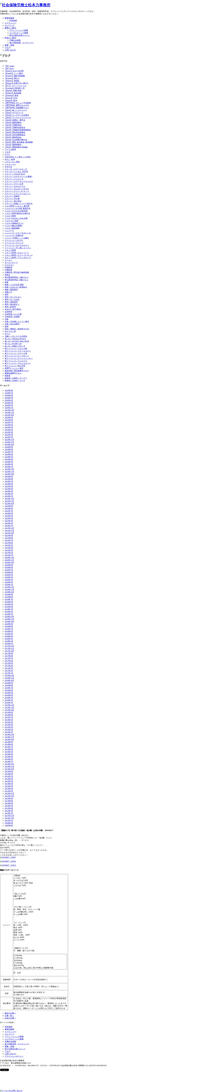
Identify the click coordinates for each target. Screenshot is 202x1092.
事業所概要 (9, 18)
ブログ (7, 48)
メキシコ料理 (10, 250)
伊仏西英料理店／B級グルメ (16, 280)
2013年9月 (9, 771)
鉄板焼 (7, 376)
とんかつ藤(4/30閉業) (13, 226)
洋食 (6, 319)
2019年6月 (9, 602)
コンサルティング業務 (18, 33)
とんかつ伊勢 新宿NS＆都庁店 (17, 213)
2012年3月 (9, 811)
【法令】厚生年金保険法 (15, 132)
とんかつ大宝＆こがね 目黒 (16, 218)
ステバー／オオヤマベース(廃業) (18, 177)
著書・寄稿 (9, 45)
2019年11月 (9, 590)
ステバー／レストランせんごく (18, 194)
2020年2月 (9, 582)
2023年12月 (9, 469)
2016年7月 (9, 688)
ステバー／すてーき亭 (14, 184)
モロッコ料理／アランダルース (18, 258)
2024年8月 (9, 449)
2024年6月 (9, 454)
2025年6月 (9, 425)
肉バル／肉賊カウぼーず (15, 346)
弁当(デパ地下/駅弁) (13, 309)
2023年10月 (9, 474)
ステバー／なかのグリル (15, 186)
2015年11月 (9, 707)
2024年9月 (9, 447)
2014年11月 (9, 737)
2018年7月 (9, 629)
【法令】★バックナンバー (16, 110)
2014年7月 (9, 747)
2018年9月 (9, 624)
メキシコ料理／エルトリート (17, 253)
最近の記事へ (10, 1013)
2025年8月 (9, 420)
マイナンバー (10, 23)
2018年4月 (9, 636)
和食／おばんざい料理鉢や (16, 287)
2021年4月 (9, 548)
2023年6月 (9, 484)
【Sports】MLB (11, 100)
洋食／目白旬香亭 (12, 324)
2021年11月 (9, 531)
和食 (6, 282)
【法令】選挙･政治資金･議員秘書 (19, 142)
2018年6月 (9, 631)
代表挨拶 (13, 21)
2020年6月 (9, 572)
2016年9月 (9, 683)
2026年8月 (9, 390)
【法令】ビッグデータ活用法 (17, 115)
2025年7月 (9, 422)
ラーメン (8, 260)
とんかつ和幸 (10, 216)
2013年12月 (9, 764)
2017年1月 (9, 673)
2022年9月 (9, 506)
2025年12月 (9, 410)
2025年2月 (9, 435)
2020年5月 (9, 575)
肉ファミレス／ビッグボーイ (17, 356)
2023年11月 (9, 472)
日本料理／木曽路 (12, 317)
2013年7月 (9, 776)
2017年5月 (9, 663)
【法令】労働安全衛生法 (15, 127)
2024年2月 (9, 464)
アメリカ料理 (10, 149)
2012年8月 (9, 801)
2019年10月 (9, 592)
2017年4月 (9, 666)
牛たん (7, 334)
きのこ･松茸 (10, 159)
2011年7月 (9, 821)
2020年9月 (9, 565)
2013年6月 (9, 779)
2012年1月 (9, 813)
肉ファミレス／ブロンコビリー (18, 363)
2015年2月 (9, 730)
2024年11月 (9, 442)
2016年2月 (9, 700)
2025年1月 (9, 437)
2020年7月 (9, 570)
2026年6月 (9, 395)
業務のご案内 (10, 28)
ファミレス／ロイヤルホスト (17, 245)
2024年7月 (9, 452)
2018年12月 (9, 617)
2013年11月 (9, 766)
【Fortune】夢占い (12, 78)
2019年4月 (9, 607)
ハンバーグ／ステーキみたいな (18, 233)
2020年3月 (9, 580)
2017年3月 (9, 668)
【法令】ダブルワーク (14, 113)
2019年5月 (9, 604)
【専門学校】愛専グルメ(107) (17, 105)
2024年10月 (9, 445)
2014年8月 (9, 744)
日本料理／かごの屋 (13, 314)
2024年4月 (9, 459)
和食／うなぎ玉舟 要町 (14, 285)
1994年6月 (9, 823)
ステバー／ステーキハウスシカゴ (19, 181)
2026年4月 (9, 400)
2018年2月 (9, 641)
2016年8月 (9, 685)
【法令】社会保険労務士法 (16, 140)
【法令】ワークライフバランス (18, 118)
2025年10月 (9, 415)
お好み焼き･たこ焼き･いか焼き (18, 157)
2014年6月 (9, 749)
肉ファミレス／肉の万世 (15, 366)
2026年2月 (9, 405)
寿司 (6, 294)
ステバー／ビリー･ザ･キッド (17, 191)
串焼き (7, 275)
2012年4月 (9, 808)
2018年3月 (9, 639)
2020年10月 (9, 562)
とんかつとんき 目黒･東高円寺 (17, 208)
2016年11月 (9, 678)
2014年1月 (9, 762)
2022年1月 (9, 526)
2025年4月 (9, 430)
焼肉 (6, 326)
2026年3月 (9, 403)
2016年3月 (9, 698)
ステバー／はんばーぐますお (17, 189)
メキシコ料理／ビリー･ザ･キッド (19, 255)
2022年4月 (9, 518)
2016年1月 (9, 703)
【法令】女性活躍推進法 (15, 135)
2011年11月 (9, 818)
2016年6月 (9, 690)
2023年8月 (9, 479)
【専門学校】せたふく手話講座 (18, 103)
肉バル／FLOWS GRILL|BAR (17, 341)
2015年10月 (9, 710)
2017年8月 (9, 656)
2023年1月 (9, 496)
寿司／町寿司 (10, 307)
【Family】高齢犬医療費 (15, 76)
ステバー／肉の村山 (13, 201)
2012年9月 (9, 798)
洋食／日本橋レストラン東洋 (17, 322)
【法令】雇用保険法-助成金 (16, 147)
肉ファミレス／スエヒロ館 (16, 349)
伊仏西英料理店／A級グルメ (17, 277)
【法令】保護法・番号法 (15, 120)
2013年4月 (9, 784)
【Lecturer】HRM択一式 (15, 88)
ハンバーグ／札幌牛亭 (14, 236)
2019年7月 (9, 599)
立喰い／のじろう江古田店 (16, 336)
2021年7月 (9, 540)
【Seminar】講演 (11, 95)
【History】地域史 (12, 81)
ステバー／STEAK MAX (15, 174)
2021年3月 (9, 550)
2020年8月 (9, 567)
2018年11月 (9, 619)
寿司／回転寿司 (11, 302)
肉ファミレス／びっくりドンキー (19, 358)
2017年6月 (9, 661)
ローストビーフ (11, 263)
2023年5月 (9, 486)
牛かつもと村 (10, 331)
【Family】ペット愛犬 (14, 73)
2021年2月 (9, 553)
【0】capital (9, 66)
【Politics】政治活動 (13, 93)
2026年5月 (9, 398)
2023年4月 (9, 489)
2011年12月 (9, 816)
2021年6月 (9, 543)
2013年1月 (9, 791)
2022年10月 (9, 504)
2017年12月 (9, 646)
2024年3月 (9, 462)
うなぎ (7, 152)
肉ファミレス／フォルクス (16, 361)
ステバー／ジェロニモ (14, 179)
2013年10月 (9, 769)
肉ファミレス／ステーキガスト (18, 351)
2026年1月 (9, 408)
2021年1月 (9, 555)
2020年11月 (9, 560)
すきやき (8, 167)
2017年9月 (9, 653)
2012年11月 (9, 796)
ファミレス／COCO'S (14, 240)
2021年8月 (9, 538)
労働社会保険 (15, 40)
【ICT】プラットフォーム (15, 86)
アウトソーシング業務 (18, 30)
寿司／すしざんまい (13, 297)
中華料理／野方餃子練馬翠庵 (17, 272)
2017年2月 (9, 671)
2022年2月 (9, 523)
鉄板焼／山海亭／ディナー (16, 378)
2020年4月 (9, 577)
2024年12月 (9, 440)
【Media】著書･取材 (13, 91)
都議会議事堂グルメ (13, 373)
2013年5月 (9, 781)
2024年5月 (9, 457)
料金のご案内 (10, 38)
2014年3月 (9, 757)
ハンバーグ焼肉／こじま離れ (17, 238)
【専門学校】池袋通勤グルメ (17, 108)
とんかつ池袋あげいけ (14, 223)
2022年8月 (9, 508)
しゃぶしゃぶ (10, 164)
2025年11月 (9, 413)
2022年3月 (9, 521)
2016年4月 (9, 695)
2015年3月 (9, 727)
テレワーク (9, 25)
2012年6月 (9, 803)
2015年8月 (9, 715)
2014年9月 (9, 742)
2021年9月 (9, 535)
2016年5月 (9, 693)
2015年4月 (9, 725)
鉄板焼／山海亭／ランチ (15, 381)
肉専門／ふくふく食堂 (14, 368)
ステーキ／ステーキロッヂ (16, 169)
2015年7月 (9, 717)
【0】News (9, 68)
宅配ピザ (8, 292)
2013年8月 (9, 774)
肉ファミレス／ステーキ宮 (16, 353)
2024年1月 (9, 467)
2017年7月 (9, 658)
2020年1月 (9, 585)
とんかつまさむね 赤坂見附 (16, 211)
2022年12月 (9, 499)
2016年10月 (9, 680)
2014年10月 (9, 739)
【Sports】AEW (11, 98)
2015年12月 (9, 705)
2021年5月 (9, 545)
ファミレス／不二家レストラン (18, 248)
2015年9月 (9, 712)
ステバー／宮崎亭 (12, 196)
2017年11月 (9, 649)
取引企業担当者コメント (19, 35)
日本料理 (8, 312)
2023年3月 (9, 491)
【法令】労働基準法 (13, 125)
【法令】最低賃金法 (13, 137)
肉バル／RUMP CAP (13, 344)
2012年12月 (9, 794)
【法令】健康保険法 (13, 122)
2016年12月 (9, 676)
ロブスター (9, 265)
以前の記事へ (10, 1018)
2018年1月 (9, 644)
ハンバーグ (9, 231)
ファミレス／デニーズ (14, 243)
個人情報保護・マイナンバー (21, 43)
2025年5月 (9, 427)
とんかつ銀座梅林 (12, 228)
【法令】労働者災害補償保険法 (18, 130)
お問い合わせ (10, 50)
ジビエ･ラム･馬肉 (12, 162)
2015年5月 (9, 722)
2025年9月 (9, 417)
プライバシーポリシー (14, 1056)
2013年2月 (9, 789)
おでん (7, 154)
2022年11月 (9, 501)
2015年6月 (9, 720)
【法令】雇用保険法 (13, 145)
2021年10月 (9, 533)
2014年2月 (9, 759)
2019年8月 (9, 597)
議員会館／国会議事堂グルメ (17, 371)
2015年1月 (9, 732)
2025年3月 (9, 432)
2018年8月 (9, 626)
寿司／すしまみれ (12, 299)
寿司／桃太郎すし (12, 304)
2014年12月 (9, 735)
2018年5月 (9, 634)
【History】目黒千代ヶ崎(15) (16, 83)
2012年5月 (9, 806)
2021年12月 (9, 528)
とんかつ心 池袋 (11, 221)
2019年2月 (9, 612)
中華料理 (8, 270)
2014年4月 (9, 754)
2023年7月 (9, 481)
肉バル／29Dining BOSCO (15, 339)
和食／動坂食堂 (11, 290)
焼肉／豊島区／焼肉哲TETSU (17, 329)
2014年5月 (9, 752)
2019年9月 (9, 594)
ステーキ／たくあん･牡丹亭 (16, 172)
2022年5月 (9, 516)
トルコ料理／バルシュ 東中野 (17, 206)
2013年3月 (9, 786)
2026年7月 (9, 393)
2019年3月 (9, 609)
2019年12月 (9, 587)
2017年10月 (9, 651)
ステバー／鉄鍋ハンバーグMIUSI (18, 204)
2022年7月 (9, 511)
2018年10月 (9, 621)
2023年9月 (9, 476)
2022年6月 (9, 513)
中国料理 (8, 267)
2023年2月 (9, 494)
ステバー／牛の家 (12, 199)
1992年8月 (9, 825)
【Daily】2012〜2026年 (14, 71)
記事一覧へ (9, 1016)
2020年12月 (9, 558)
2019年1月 (9, 614)
